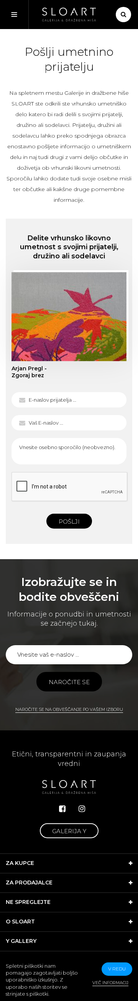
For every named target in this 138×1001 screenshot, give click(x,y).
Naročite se (69, 682)
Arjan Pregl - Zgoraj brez (69, 316)
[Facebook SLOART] (62, 808)
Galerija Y (69, 831)
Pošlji (69, 521)
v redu (117, 969)
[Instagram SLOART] (82, 808)
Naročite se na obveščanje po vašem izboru (69, 709)
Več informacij (110, 982)
